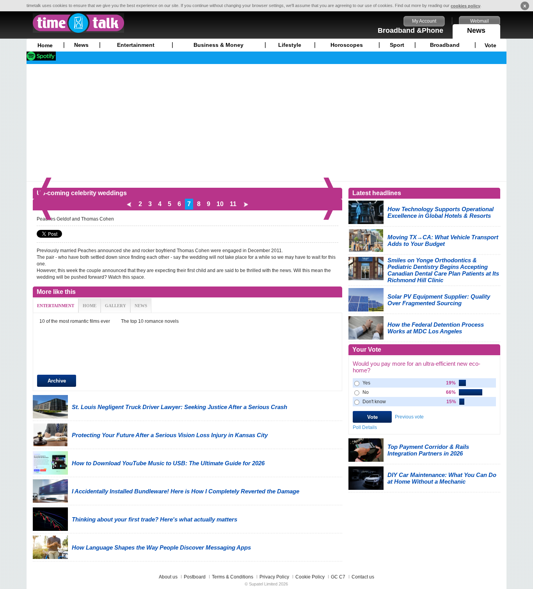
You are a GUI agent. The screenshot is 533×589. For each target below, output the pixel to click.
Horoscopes (346, 45)
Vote (490, 45)
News (476, 30)
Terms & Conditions (232, 577)
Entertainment (136, 45)
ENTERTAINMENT (55, 305)
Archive (57, 381)
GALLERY (115, 305)
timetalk (78, 23)
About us (168, 577)
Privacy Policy (274, 577)
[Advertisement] (266, 122)
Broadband (445, 45)
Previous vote (409, 417)
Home (45, 45)
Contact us (363, 577)
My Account (424, 21)
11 (233, 204)
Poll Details (365, 427)
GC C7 (338, 577)
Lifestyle (289, 45)
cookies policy (465, 6)
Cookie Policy (310, 577)
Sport (397, 45)
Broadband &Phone (410, 30)
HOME (89, 305)
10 (220, 204)
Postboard (195, 577)
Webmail (479, 21)
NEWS (141, 305)
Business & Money (218, 45)
